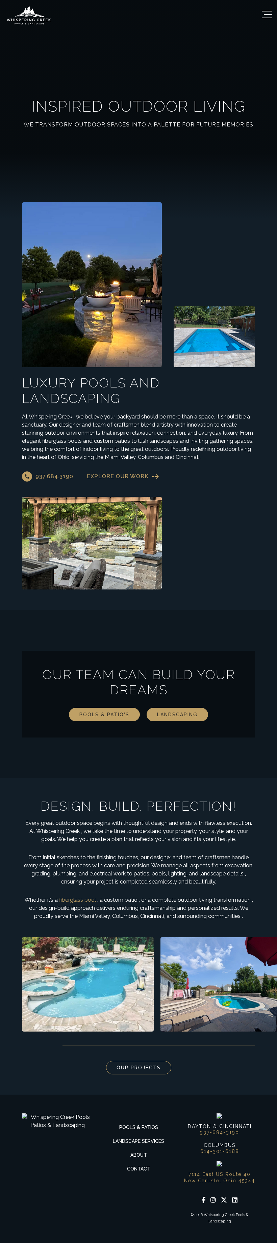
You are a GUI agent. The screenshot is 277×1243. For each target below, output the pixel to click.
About (138, 1155)
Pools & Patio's (104, 714)
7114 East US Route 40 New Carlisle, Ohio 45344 (219, 1177)
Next (44, 1046)
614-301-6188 (219, 1151)
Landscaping (177, 714)
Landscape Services (138, 1141)
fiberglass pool (77, 900)
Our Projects (139, 1067)
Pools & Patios (138, 1127)
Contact (138, 1169)
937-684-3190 (219, 1132)
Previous (27, 1046)
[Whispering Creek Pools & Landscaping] (28, 15)
